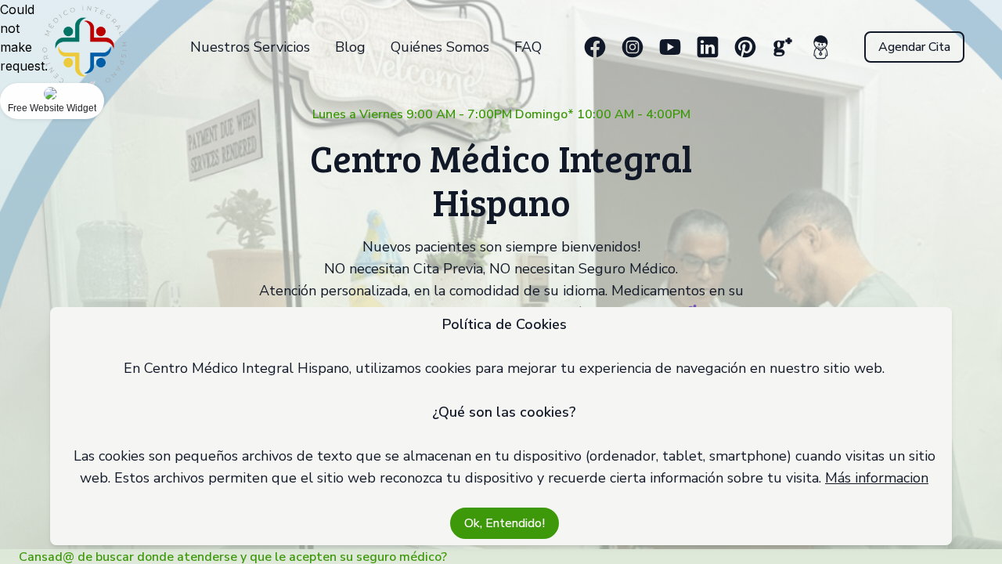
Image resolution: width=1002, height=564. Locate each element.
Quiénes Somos (440, 47)
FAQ (528, 47)
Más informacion (876, 477)
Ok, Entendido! (504, 523)
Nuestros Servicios (250, 47)
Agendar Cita (914, 47)
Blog (350, 47)
